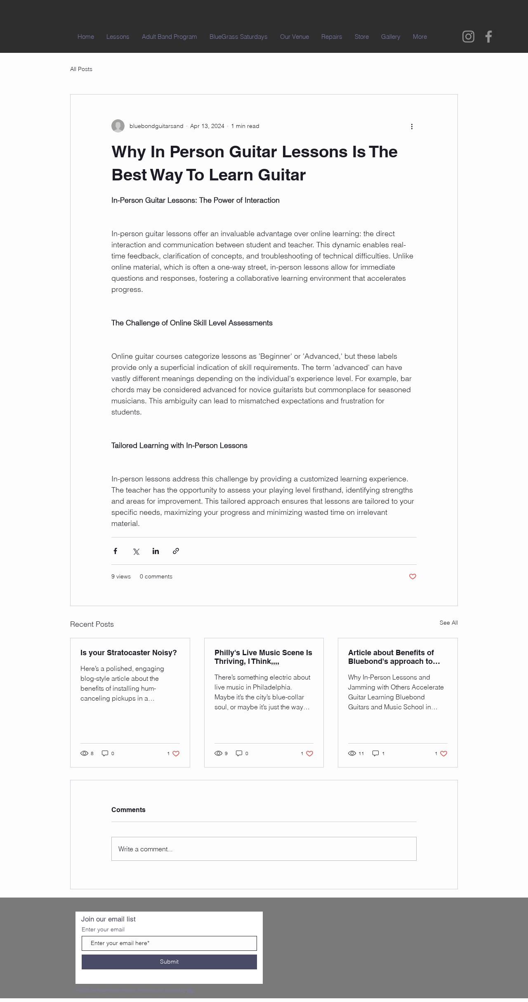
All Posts (81, 69)
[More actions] (412, 126)
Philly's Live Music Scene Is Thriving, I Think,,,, (263, 657)
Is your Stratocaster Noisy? (128, 652)
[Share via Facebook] (115, 551)
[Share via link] (176, 551)
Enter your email (103, 929)
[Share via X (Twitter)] (135, 551)
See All (449, 622)
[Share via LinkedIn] (156, 551)
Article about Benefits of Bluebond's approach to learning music (391, 657)
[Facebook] (489, 36)
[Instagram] (468, 36)
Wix (190, 990)
